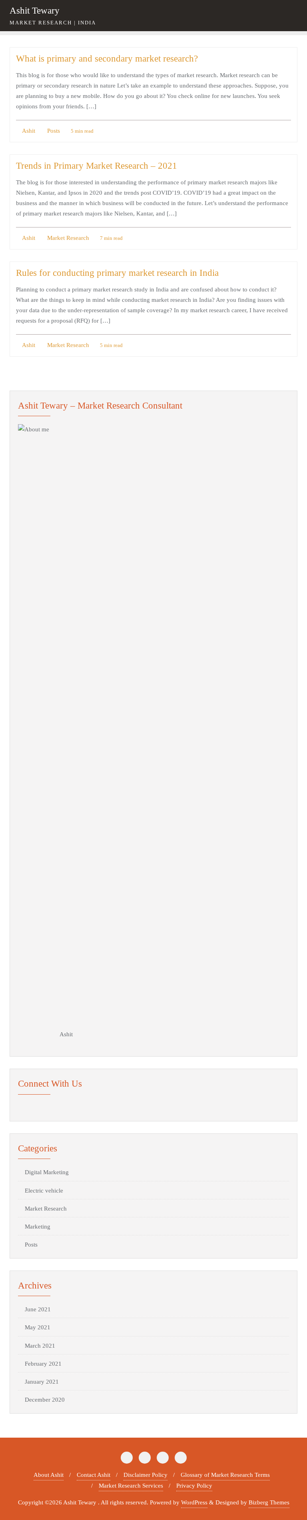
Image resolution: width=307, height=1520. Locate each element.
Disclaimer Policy (145, 1475)
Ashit (28, 131)
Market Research (67, 238)
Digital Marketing (47, 1172)
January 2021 (42, 1381)
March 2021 (40, 1345)
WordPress (194, 1502)
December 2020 (45, 1399)
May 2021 (37, 1327)
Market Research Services (131, 1485)
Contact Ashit (93, 1475)
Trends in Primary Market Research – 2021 (96, 165)
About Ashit (49, 1475)
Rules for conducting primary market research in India (117, 272)
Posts (53, 131)
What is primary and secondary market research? (107, 58)
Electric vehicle (44, 1190)
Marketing (37, 1226)
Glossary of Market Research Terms (225, 1475)
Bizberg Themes (269, 1502)
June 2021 (38, 1309)
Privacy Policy (194, 1485)
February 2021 (43, 1363)
